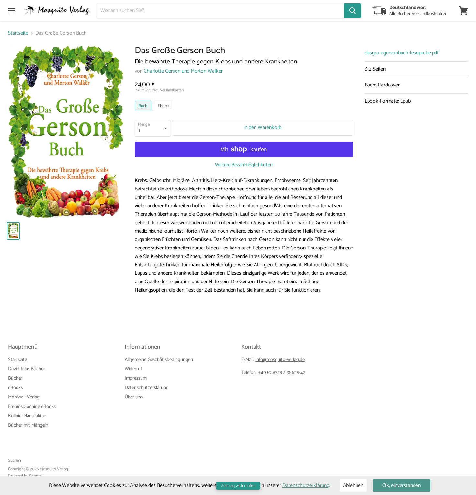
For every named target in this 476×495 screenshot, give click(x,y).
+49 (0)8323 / (272, 372)
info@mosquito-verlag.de (280, 359)
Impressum (136, 378)
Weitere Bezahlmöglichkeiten (244, 164)
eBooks (15, 388)
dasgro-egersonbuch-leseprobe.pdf (402, 53)
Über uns (134, 397)
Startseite (18, 33)
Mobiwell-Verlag (24, 397)
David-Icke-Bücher (26, 369)
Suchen (14, 460)
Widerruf (133, 369)
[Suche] (352, 10)
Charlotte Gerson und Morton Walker (183, 71)
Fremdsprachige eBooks (32, 406)
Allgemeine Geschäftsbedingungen (159, 359)
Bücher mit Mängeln (28, 425)
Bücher (15, 378)
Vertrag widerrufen (238, 485)
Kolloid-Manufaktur (27, 416)
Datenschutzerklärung (147, 388)
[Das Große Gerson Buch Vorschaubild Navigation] (13, 231)
